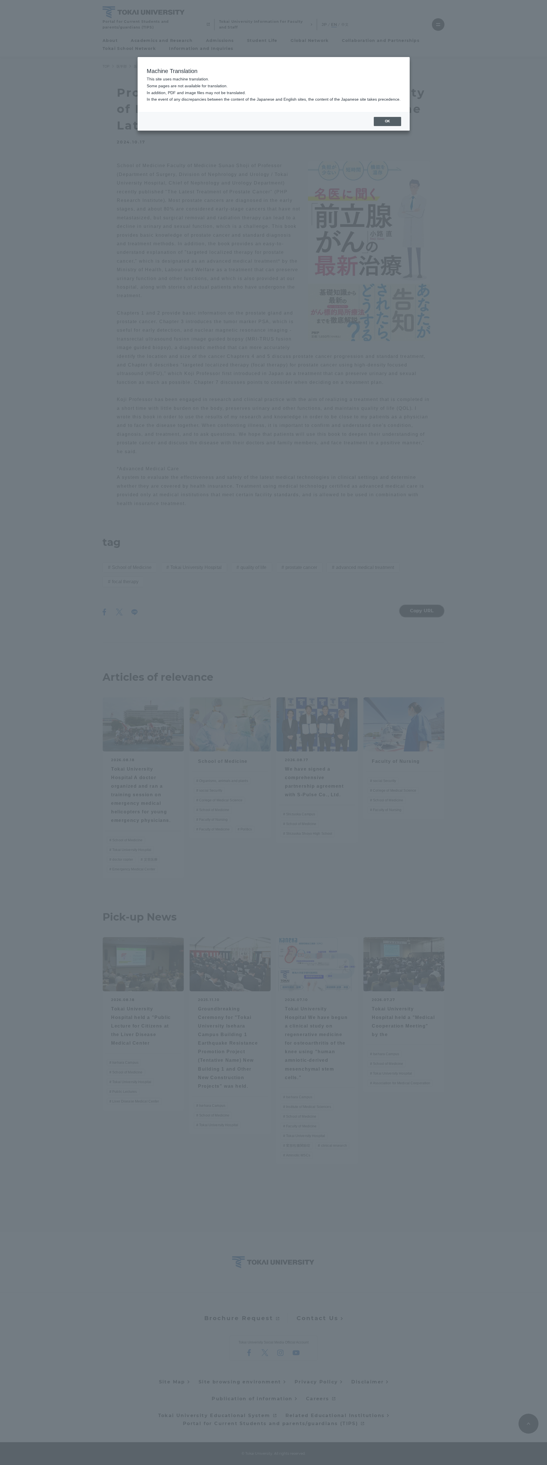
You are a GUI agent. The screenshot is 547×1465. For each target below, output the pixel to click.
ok (387, 121)
